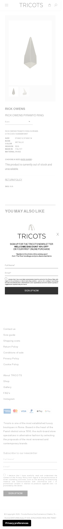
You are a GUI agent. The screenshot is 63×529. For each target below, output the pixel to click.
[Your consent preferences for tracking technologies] (17, 523)
